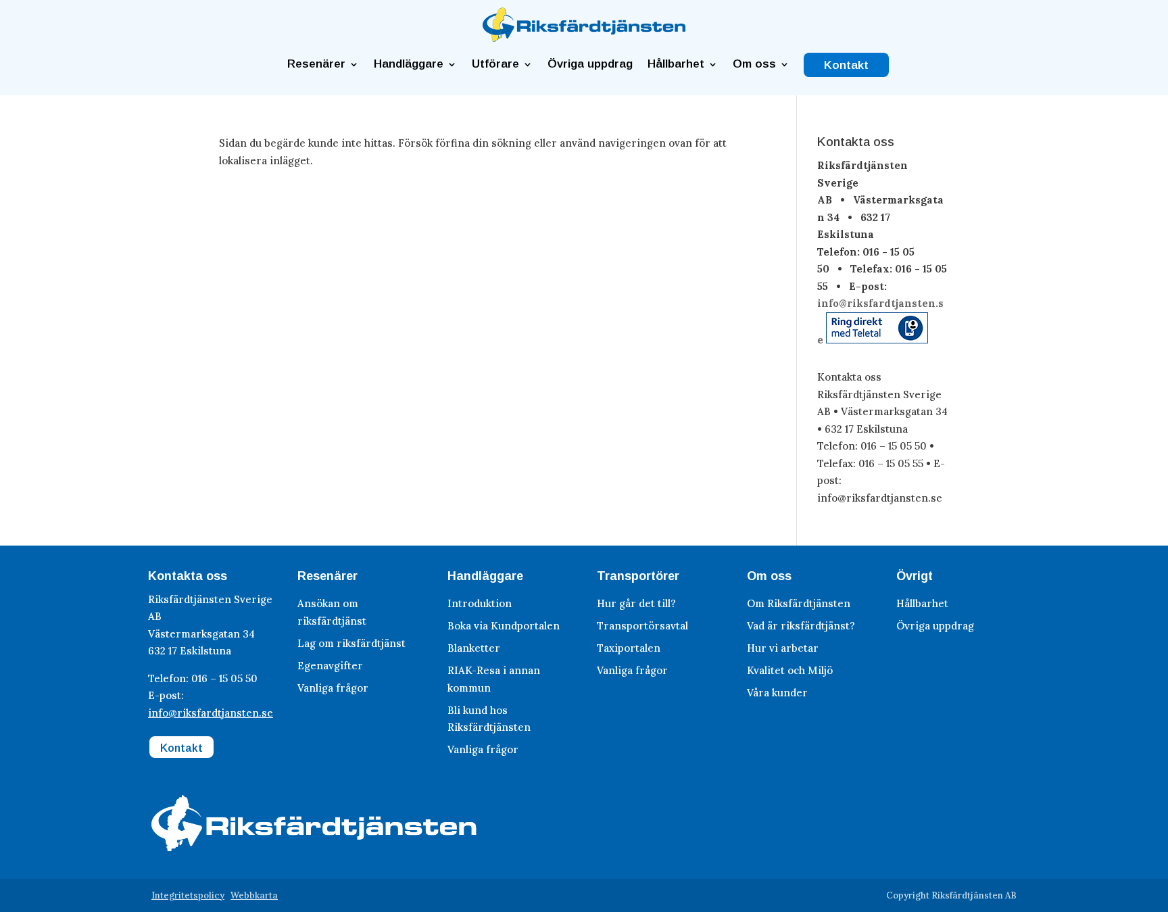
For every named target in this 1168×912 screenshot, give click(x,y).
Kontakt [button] (181, 748)
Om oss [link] (754, 64)
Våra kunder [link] (777, 692)
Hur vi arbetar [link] (783, 648)
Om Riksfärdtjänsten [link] (798, 603)
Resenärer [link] (316, 64)
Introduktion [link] (479, 603)
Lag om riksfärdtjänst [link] (351, 643)
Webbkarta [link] (254, 895)
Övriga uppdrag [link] (590, 64)
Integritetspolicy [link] (187, 895)
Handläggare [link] (408, 64)
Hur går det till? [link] (636, 603)
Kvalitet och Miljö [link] (790, 670)
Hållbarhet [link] (676, 64)
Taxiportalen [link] (628, 648)
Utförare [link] (495, 64)
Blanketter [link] (473, 648)
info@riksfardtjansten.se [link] (210, 712)
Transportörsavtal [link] (642, 625)
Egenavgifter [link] (330, 665)
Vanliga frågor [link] (332, 687)
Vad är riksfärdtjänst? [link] (801, 625)
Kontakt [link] (846, 65)
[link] (584, 38)
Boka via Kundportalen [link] (503, 625)
